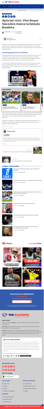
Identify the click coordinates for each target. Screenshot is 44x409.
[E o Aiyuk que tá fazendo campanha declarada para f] (12, 257)
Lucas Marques (21, 195)
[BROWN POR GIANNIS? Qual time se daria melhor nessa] (31, 257)
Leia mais (4, 143)
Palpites (15, 6)
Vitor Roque (10, 126)
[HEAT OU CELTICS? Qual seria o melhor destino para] (12, 277)
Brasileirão (5, 6)
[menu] (3, 2)
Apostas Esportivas (29, 381)
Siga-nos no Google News (9, 391)
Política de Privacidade (8, 397)
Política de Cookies (8, 399)
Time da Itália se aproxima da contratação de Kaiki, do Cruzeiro (27, 180)
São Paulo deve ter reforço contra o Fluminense (24, 203)
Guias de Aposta (27, 383)
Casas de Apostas (22, 6)
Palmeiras (4, 126)
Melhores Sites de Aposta (29, 386)
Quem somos (7, 383)
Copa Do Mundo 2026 (35, 6)
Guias (28, 6)
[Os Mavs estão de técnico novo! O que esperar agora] (31, 277)
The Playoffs (6, 381)
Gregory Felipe (8, 31)
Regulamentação (7, 401)
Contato (5, 386)
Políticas (5, 394)
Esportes (11, 6)
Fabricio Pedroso (22, 172)
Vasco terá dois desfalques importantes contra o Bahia (25, 215)
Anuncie (5, 388)
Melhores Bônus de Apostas (30, 388)
